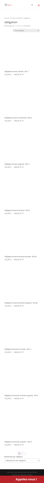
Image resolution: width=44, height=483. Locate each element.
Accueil (6, 18)
